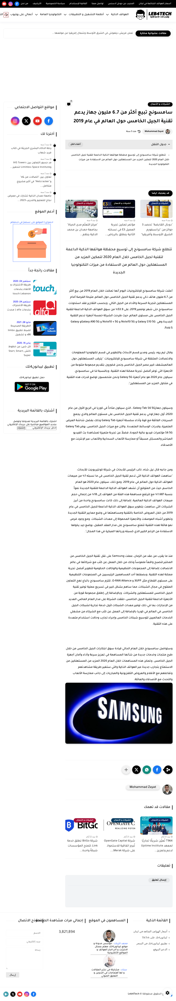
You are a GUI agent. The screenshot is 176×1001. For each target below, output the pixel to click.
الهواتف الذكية (120, 14)
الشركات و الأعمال (160, 104)
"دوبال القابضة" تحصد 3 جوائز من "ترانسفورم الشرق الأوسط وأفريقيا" (157, 229)
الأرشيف (37, 4)
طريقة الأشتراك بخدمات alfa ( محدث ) (19, 310)
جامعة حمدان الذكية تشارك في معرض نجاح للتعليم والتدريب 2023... (29, 198)
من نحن (24, 4)
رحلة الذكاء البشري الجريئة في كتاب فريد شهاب (31, 150)
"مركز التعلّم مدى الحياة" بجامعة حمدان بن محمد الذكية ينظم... (82, 229)
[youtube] (4, 4)
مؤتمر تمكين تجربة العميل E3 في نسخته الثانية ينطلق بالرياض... (120, 229)
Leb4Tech (133, 994)
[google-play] (6, 994)
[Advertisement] (88, 71)
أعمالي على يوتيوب (21, 14)
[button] (157, 769)
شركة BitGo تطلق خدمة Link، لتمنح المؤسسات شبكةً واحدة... (82, 845)
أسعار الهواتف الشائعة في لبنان (155, 4)
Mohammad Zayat (154, 131)
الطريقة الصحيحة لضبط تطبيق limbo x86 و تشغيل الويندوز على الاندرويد (19, 331)
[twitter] (26, 121)
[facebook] (17, 4)
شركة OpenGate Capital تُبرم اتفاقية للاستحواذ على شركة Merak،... (119, 845)
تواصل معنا (97, 4)
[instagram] (10, 4)
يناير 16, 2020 (24, 343)
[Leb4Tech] (154, 14)
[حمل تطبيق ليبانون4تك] (32, 394)
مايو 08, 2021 (24, 322)
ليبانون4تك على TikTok (154, 937)
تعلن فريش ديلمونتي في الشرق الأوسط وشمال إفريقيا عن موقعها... (92, 33)
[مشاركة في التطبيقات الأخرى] (126, 769)
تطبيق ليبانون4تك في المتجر (151, 943)
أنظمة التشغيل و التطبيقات (86, 14)
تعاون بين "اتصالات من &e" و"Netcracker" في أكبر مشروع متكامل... (34, 181)
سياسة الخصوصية (55, 4)
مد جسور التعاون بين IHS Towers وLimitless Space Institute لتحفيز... (30, 165)
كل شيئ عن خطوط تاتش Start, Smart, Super (19, 351)
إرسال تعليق (159, 880)
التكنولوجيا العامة (51, 14)
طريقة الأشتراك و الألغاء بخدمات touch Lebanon (20, 289)
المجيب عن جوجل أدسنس (121, 4)
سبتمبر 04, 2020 (22, 281)
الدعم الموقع (160, 949)
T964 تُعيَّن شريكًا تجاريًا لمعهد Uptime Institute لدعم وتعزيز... (157, 845)
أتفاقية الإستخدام (78, 4)
